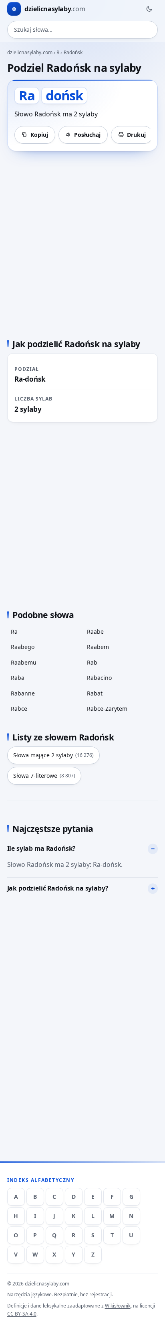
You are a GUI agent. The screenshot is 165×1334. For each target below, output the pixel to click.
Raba (17, 677)
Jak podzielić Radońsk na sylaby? (58, 888)
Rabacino (99, 677)
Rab (92, 662)
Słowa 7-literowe (44, 775)
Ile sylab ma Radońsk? (41, 848)
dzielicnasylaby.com (29, 52)
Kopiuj (39, 134)
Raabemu (23, 662)
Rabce (19, 708)
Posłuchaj (87, 134)
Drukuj (136, 134)
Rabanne (23, 693)
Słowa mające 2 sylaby (53, 755)
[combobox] (82, 30)
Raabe (95, 631)
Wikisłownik (118, 1305)
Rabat (95, 693)
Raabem (98, 647)
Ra (14, 631)
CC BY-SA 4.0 (21, 1313)
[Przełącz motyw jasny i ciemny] (149, 9)
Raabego (22, 647)
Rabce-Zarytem (107, 708)
